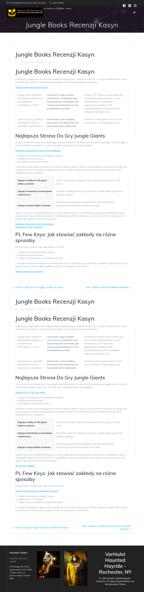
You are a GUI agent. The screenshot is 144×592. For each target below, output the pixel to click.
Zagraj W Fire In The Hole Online (30, 392)
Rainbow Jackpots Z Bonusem (29, 271)
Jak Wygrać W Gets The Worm (29, 227)
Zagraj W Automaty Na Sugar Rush (31, 87)
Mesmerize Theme (117, 584)
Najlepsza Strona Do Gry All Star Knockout (34, 224)
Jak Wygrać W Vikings (24, 465)
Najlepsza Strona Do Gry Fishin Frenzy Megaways (38, 150)
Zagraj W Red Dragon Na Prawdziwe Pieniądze (36, 491)
